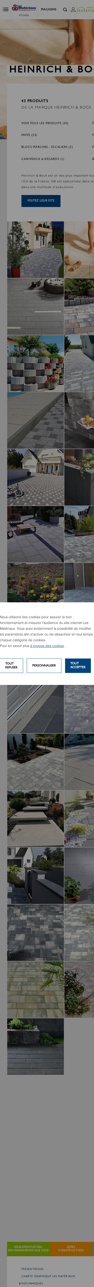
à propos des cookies (47, 646)
